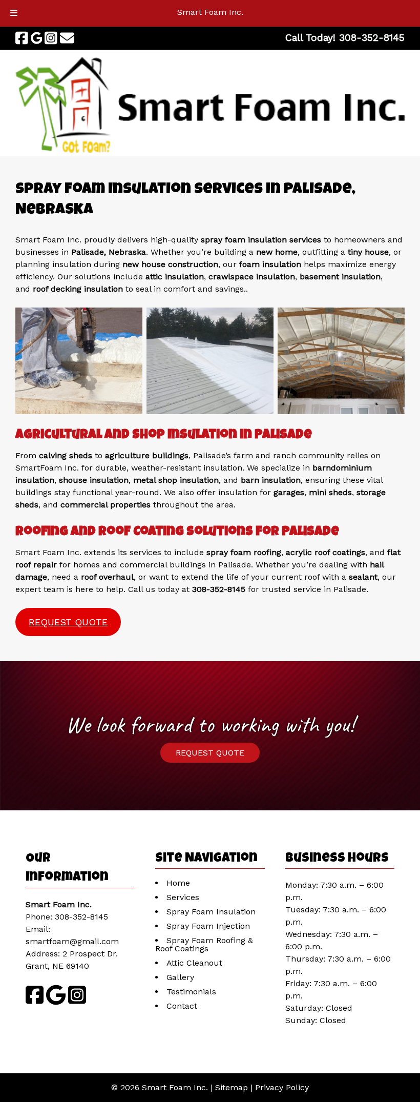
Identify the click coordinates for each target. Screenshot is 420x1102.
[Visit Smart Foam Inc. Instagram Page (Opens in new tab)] (51, 38)
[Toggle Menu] (14, 13)
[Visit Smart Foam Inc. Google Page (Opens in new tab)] (37, 38)
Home (178, 883)
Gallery (180, 977)
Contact (181, 1006)
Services (182, 897)
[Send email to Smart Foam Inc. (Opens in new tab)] (67, 38)
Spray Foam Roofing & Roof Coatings (204, 944)
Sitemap (231, 1087)
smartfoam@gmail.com (72, 941)
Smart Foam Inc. (210, 12)
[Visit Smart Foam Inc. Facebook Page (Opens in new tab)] (21, 38)
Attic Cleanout (194, 963)
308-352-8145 (81, 917)
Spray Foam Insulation (211, 911)
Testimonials (191, 991)
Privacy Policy (282, 1087)
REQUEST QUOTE (68, 622)
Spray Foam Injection (208, 926)
